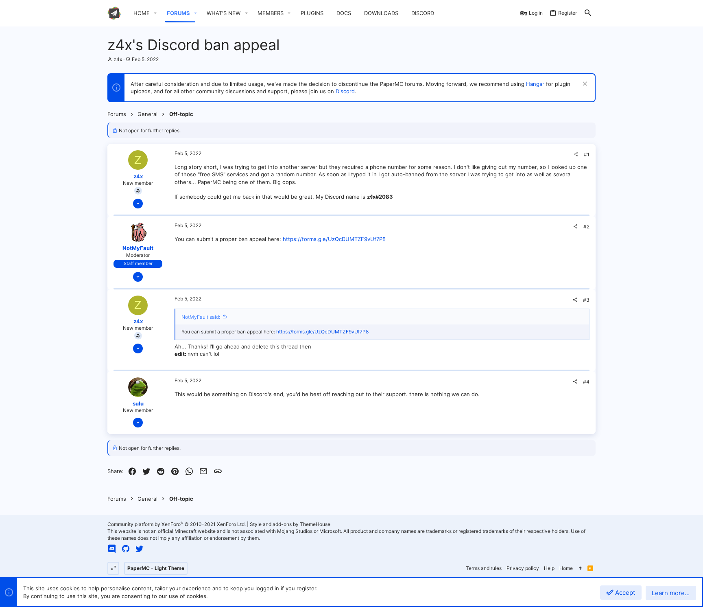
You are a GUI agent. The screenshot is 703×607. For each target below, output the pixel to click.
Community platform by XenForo (176, 524)
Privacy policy (523, 568)
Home (566, 568)
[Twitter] (139, 548)
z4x (118, 59)
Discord (345, 91)
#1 (586, 154)
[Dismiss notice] (584, 84)
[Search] (588, 13)
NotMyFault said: (200, 317)
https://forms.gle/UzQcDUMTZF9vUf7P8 (334, 239)
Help (549, 568)
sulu (138, 403)
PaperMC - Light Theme (155, 568)
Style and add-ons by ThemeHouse (290, 524)
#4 (586, 382)
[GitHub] (125, 548)
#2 (586, 227)
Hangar (535, 84)
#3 (586, 300)
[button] (155, 13)
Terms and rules (484, 568)
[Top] (580, 568)
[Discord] (111, 548)
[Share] (575, 154)
